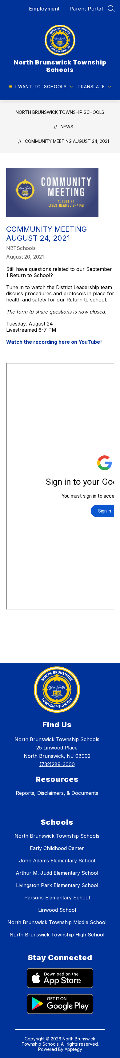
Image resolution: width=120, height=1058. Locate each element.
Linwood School (57, 910)
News (67, 126)
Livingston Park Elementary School (57, 885)
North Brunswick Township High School (57, 934)
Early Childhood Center (57, 848)
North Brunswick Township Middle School (56, 922)
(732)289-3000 (57, 764)
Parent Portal (86, 9)
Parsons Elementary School (57, 897)
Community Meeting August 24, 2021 (67, 141)
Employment (44, 9)
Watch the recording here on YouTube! (54, 342)
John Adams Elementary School (57, 860)
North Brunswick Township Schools (60, 112)
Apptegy (73, 1049)
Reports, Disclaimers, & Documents (57, 793)
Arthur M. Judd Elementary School (57, 873)
